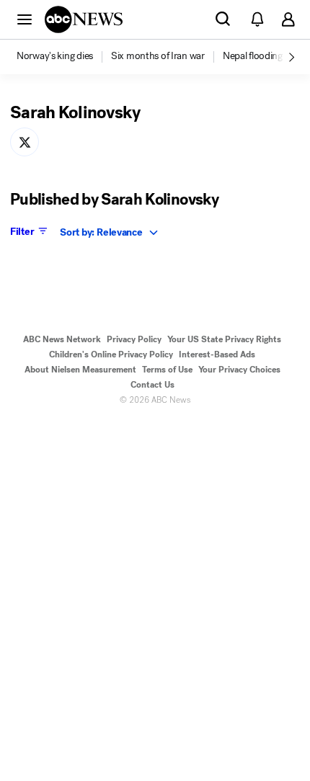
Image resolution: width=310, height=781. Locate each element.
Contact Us (152, 384)
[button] (24, 19)
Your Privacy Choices (239, 369)
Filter (22, 231)
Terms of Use (167, 369)
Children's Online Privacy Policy (111, 354)
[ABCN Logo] (84, 19)
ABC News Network (62, 339)
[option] (62, 57)
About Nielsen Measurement (80, 369)
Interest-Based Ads (217, 354)
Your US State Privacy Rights (224, 339)
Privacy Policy (134, 339)
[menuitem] (55, 56)
